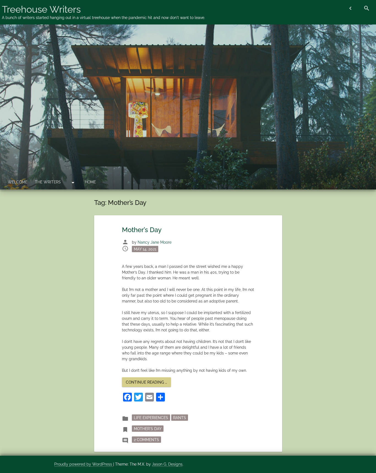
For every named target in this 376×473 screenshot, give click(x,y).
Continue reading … (148, 383)
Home (90, 182)
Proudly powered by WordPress (83, 464)
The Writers (48, 182)
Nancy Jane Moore (154, 242)
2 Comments (147, 439)
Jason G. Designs (167, 464)
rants (179, 417)
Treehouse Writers (41, 9)
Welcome (17, 182)
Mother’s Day (142, 230)
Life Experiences (151, 417)
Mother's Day (148, 428)
